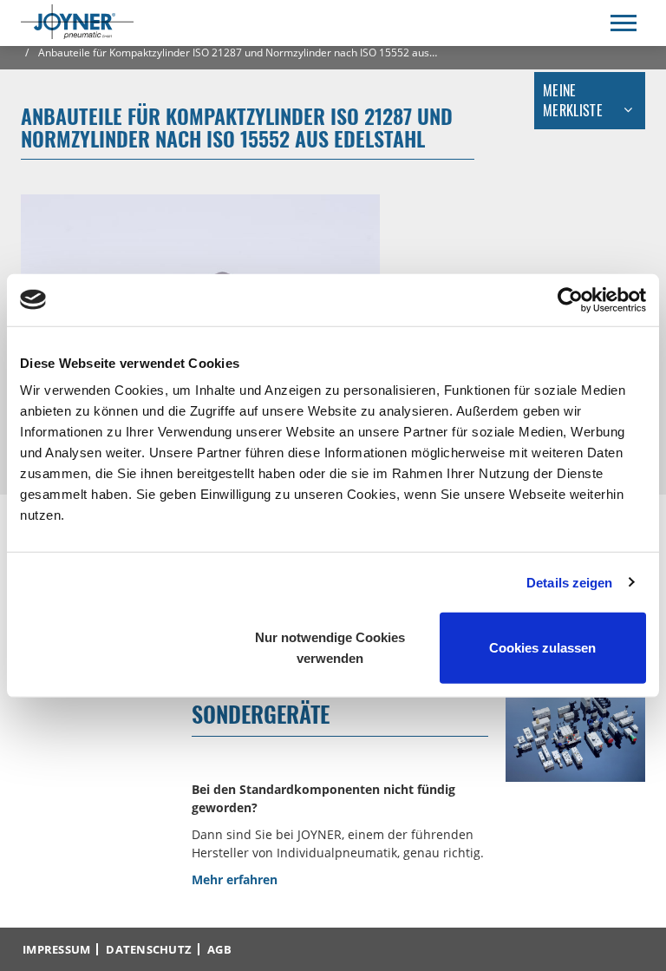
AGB (219, 949)
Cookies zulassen (542, 647)
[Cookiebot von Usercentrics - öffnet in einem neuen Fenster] (570, 299)
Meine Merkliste (573, 100)
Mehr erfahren (235, 879)
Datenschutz (149, 949)
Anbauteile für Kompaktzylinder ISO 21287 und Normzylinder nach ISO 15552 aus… (236, 52)
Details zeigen (569, 581)
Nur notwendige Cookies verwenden (330, 648)
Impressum (56, 949)
